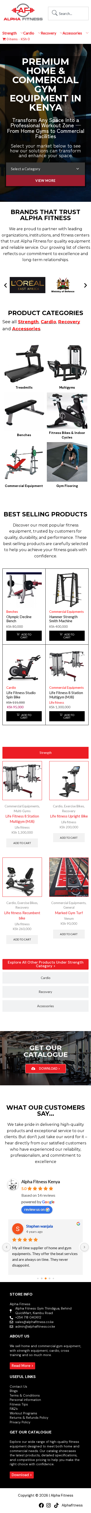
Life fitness (56, 702)
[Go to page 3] (49, 1278)
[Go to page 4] (53, 1278)
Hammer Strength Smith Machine (63, 619)
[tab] (45, 753)
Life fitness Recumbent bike (22, 915)
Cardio (11, 687)
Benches (12, 612)
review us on (34, 1209)
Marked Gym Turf (69, 913)
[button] (5, 285)
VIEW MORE (45, 180)
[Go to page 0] (37, 1278)
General (68, 907)
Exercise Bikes (74, 806)
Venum (69, 918)
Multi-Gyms (22, 811)
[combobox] (68, 13)
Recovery (68, 811)
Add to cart (22, 842)
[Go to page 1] (41, 1278)
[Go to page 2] (46, 1278)
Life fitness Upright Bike (69, 816)
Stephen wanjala (39, 1226)
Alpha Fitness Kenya (40, 1181)
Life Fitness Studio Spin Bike (21, 694)
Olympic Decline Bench (19, 619)
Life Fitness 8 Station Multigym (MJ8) (66, 694)
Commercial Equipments (66, 612)
